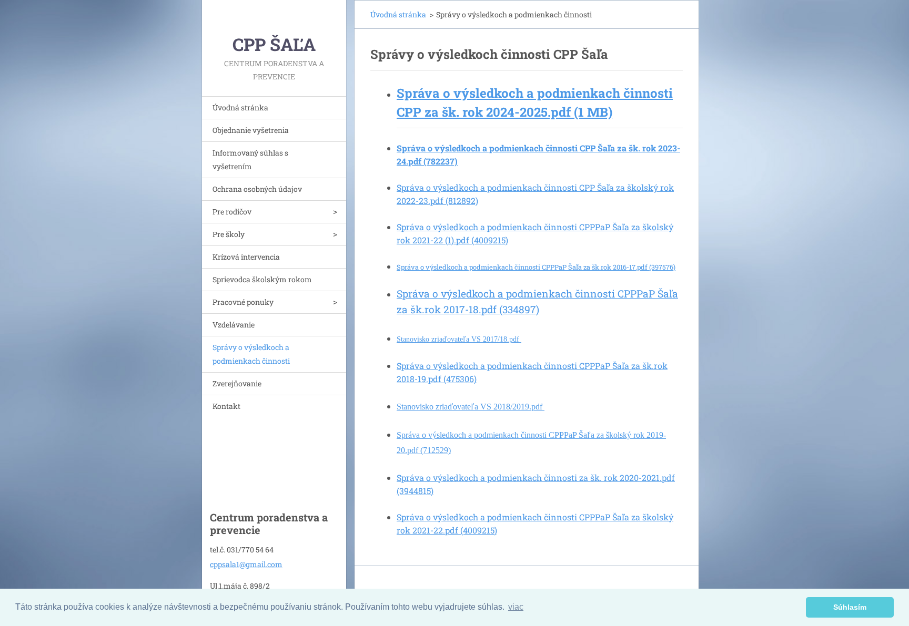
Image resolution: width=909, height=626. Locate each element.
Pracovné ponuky (243, 302)
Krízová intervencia (246, 257)
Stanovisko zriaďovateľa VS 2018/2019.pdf (470, 406)
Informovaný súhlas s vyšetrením (250, 159)
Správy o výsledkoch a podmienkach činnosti (251, 354)
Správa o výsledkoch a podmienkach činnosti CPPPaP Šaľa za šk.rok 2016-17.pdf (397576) (536, 267)
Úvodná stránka (240, 107)
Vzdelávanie (234, 325)
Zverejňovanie (237, 383)
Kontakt (226, 406)
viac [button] (515, 606)
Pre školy (229, 234)
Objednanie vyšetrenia (251, 130)
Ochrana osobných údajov (257, 189)
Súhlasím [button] (849, 607)
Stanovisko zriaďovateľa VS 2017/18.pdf (459, 339)
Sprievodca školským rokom (262, 279)
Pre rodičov (232, 212)
